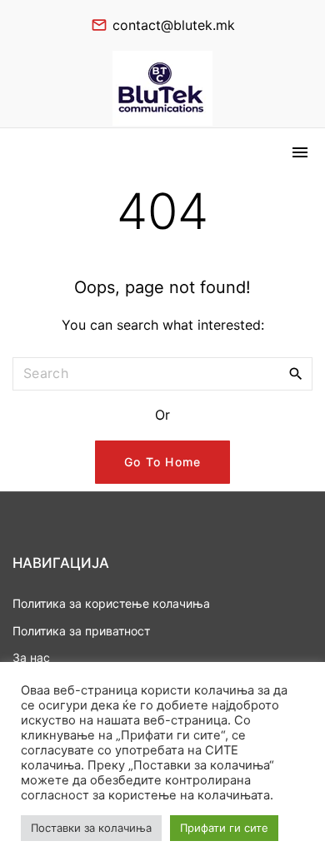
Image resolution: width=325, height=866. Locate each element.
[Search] (295, 373)
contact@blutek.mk (173, 25)
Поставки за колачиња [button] (91, 827)
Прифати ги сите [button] (224, 827)
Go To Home (163, 462)
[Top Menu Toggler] (300, 152)
